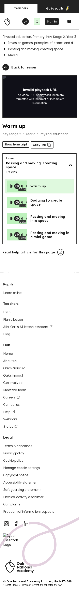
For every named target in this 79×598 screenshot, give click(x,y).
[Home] (7, 21)
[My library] (37, 21)
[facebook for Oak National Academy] (16, 523)
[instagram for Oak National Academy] (6, 523)
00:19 (23, 205)
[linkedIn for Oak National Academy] (26, 523)
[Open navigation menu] (69, 21)
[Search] (25, 21)
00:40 (22, 189)
